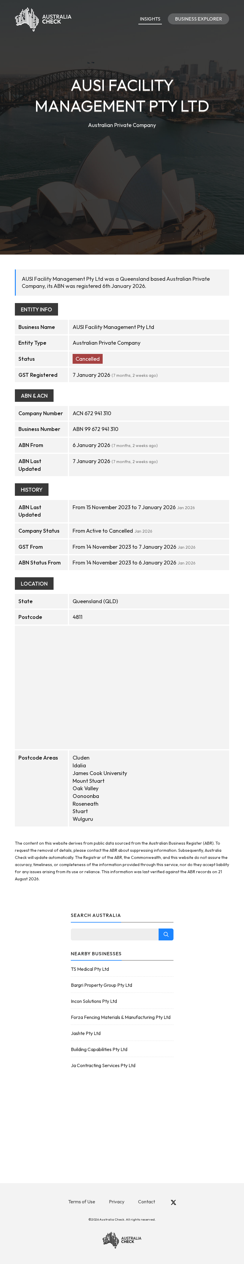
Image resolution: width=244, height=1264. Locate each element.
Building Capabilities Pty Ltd (99, 1049)
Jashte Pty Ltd (86, 1033)
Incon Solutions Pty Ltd (94, 1001)
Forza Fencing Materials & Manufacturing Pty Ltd (121, 1017)
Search (166, 934)
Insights (150, 19)
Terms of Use (81, 1202)
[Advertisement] (122, 174)
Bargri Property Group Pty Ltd (101, 985)
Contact (146, 1202)
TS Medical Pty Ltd (90, 969)
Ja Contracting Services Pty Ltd (103, 1065)
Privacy (116, 1202)
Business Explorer (198, 19)
